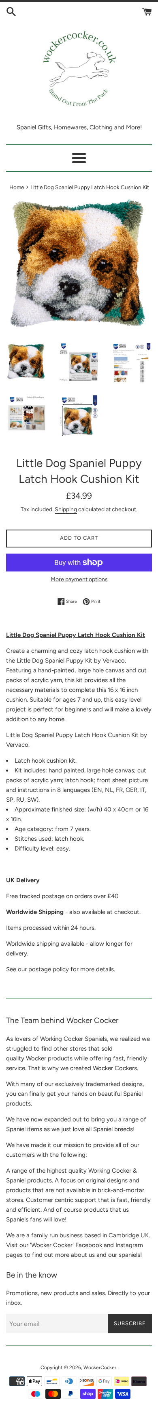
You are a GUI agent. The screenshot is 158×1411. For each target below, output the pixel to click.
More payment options (79, 579)
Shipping (66, 509)
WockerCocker (99, 1367)
